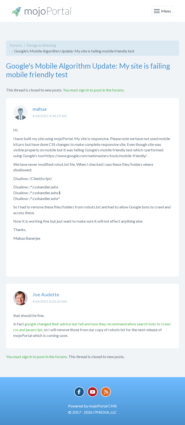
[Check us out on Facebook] (79, 392)
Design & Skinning (41, 45)
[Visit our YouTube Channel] (92, 392)
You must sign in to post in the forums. (94, 90)
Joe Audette (46, 294)
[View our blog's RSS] (106, 392)
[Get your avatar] (20, 116)
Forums (16, 45)
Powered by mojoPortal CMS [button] (92, 406)
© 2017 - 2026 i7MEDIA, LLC (92, 412)
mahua (39, 109)
